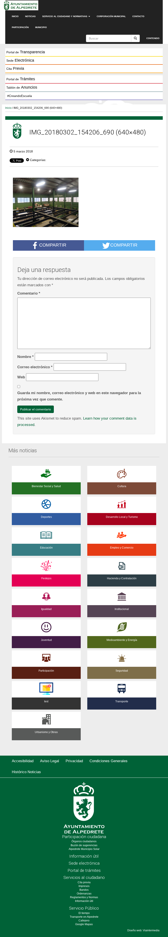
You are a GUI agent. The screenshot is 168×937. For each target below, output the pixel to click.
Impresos (84, 886)
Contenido (152, 38)
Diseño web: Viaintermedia (143, 930)
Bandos (84, 889)
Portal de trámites (84, 870)
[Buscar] (135, 38)
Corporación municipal (111, 16)
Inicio (15, 16)
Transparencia (25, 52)
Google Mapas (84, 924)
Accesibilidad (22, 761)
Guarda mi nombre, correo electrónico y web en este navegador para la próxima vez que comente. (79, 396)
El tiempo (84, 913)
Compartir (52, 245)
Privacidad (74, 761)
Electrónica (20, 60)
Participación (20, 27)
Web (21, 377)
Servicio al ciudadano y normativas (65, 16)
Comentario (28, 293)
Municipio (41, 27)
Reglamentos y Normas (84, 897)
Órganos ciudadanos (84, 841)
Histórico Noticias (26, 772)
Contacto (138, 16)
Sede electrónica (84, 863)
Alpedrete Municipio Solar (84, 849)
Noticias (30, 16)
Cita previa (84, 882)
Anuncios (21, 87)
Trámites (20, 79)
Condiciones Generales (108, 761)
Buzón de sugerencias (84, 845)
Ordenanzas (84, 893)
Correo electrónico (34, 367)
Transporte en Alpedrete (84, 916)
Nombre (25, 356)
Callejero (84, 920)
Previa (15, 68)
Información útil (84, 856)
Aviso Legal (49, 761)
